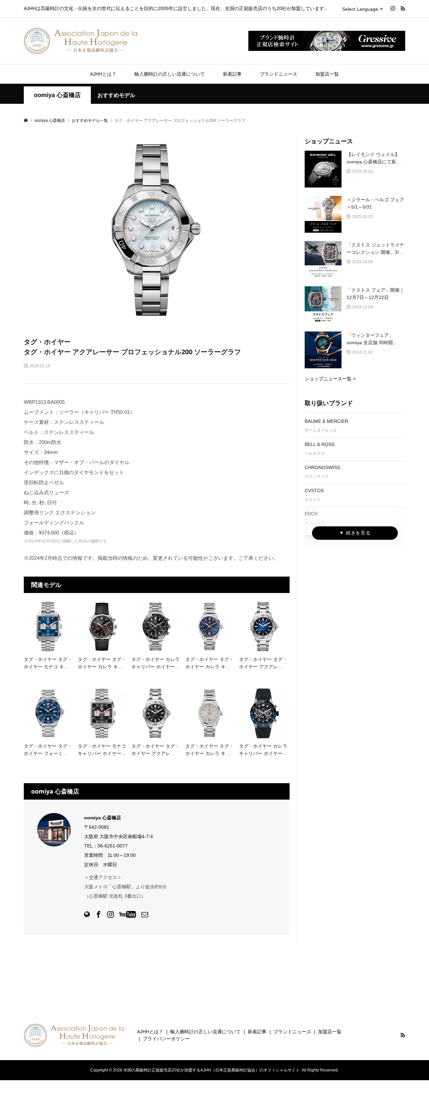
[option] (157, 230)
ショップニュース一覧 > (330, 378)
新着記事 (232, 74)
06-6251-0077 (113, 845)
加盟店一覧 (327, 74)
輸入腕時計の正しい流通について (169, 74)
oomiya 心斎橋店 (57, 95)
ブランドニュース (278, 74)
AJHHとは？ (103, 74)
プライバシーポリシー (166, 1038)
